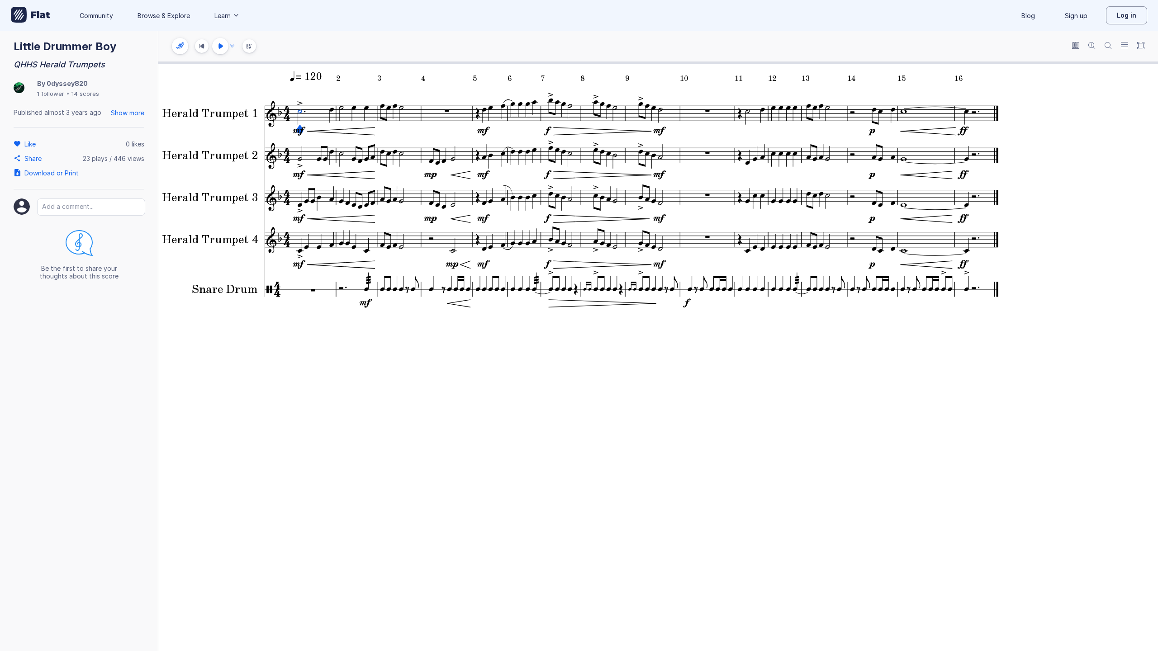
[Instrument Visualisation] (249, 46)
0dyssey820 (67, 83)
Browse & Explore (164, 15)
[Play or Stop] (220, 46)
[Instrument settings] (180, 46)
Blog (1028, 15)
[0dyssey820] (19, 88)
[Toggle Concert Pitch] (1076, 46)
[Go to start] (202, 46)
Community (96, 15)
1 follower (50, 93)
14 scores (85, 93)
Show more (127, 113)
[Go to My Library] (30, 15)
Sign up (1076, 15)
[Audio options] (232, 46)
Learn (222, 15)
